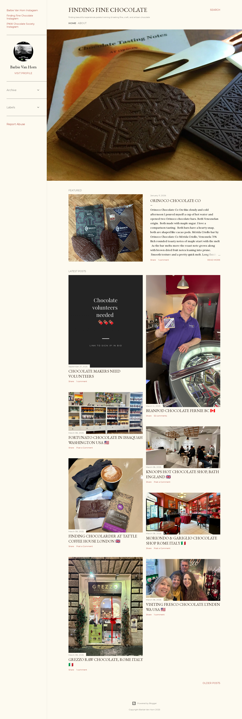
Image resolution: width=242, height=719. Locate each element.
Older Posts (211, 683)
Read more (213, 260)
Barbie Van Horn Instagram (22, 10)
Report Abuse (16, 124)
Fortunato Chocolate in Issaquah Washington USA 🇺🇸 (105, 440)
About (82, 23)
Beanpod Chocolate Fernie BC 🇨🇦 (180, 410)
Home (72, 23)
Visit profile (23, 73)
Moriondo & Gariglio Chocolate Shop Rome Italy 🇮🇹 (181, 540)
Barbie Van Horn (23, 66)
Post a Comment (84, 447)
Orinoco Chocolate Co (175, 200)
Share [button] (153, 260)
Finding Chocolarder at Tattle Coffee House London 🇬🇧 (102, 538)
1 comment (163, 260)
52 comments (160, 415)
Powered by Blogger (147, 703)
